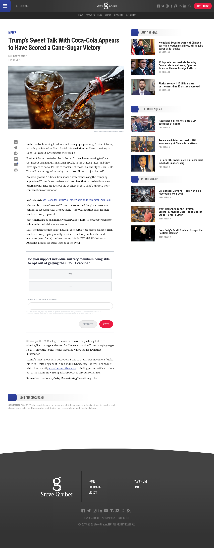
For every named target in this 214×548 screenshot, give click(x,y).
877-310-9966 (22, 6)
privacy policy (71, 313)
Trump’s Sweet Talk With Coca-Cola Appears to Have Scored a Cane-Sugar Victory (107, 6)
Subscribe (118, 15)
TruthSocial (180, 6)
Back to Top (123, 518)
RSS (129, 510)
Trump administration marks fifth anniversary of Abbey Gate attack (178, 142)
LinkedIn (184, 6)
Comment (16, 165)
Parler (175, 6)
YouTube (106, 510)
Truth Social (112, 510)
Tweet (16, 148)
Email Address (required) (42, 299)
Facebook (158, 6)
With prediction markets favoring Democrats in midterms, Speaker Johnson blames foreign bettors (177, 65)
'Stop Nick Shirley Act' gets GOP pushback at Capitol (177, 122)
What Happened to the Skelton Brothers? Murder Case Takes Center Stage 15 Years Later (180, 211)
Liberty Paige (19, 56)
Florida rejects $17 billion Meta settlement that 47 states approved (179, 85)
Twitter (162, 6)
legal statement (86, 313)
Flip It (16, 159)
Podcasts (90, 15)
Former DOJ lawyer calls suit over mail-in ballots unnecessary (181, 162)
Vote (106, 324)
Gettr (171, 6)
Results (88, 324)
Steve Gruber (57, 487)
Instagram (167, 6)
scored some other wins (62, 368)
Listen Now (202, 6)
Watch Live (131, 15)
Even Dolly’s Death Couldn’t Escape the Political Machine (181, 232)
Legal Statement (91, 518)
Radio (99, 15)
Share (16, 142)
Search (190, 6)
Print (16, 170)
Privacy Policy (108, 518)
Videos (108, 15)
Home (80, 15)
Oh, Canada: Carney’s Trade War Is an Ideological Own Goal (77, 200)
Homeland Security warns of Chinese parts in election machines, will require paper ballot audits (181, 45)
